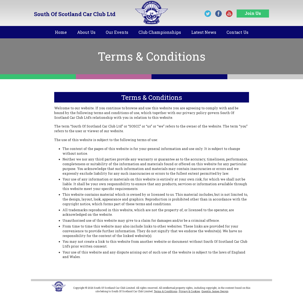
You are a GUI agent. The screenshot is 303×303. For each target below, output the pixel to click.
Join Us (253, 13)
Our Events (117, 32)
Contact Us (237, 32)
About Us (86, 32)
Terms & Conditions (165, 291)
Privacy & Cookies (189, 291)
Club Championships (160, 32)
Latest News (203, 32)
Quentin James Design (214, 291)
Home (61, 32)
